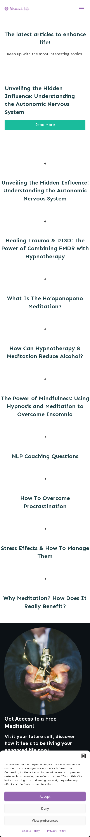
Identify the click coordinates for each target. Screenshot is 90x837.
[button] (83, 756)
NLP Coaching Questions (45, 456)
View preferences (45, 821)
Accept (45, 797)
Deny (45, 809)
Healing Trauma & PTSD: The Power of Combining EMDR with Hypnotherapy (45, 248)
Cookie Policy (31, 830)
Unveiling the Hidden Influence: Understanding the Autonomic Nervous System (45, 190)
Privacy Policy (56, 830)
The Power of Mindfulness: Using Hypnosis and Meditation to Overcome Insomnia (45, 406)
